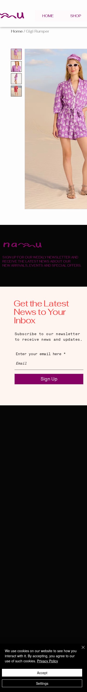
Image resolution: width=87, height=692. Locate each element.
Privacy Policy (47, 660)
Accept (42, 672)
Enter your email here (38, 354)
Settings (42, 683)
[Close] (80, 650)
